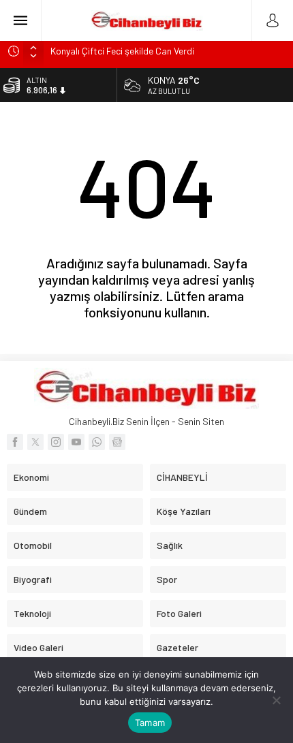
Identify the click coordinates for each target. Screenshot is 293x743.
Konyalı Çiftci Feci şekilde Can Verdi (122, 51)
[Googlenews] (117, 442)
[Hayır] (276, 700)
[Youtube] (76, 442)
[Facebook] (15, 442)
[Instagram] (56, 442)
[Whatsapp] (97, 442)
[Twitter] (35, 442)
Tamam (150, 722)
